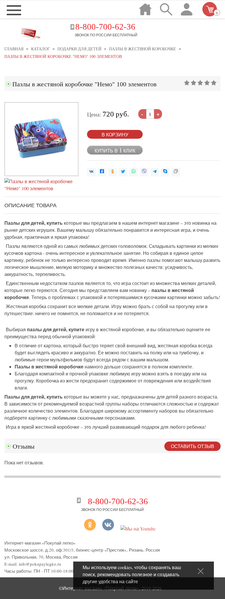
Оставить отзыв (192, 446)
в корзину (115, 134)
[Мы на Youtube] (138, 529)
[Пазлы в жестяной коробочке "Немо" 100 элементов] (41, 174)
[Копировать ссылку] (175, 172)
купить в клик (115, 150)
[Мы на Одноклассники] (83, 529)
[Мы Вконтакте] (108, 529)
